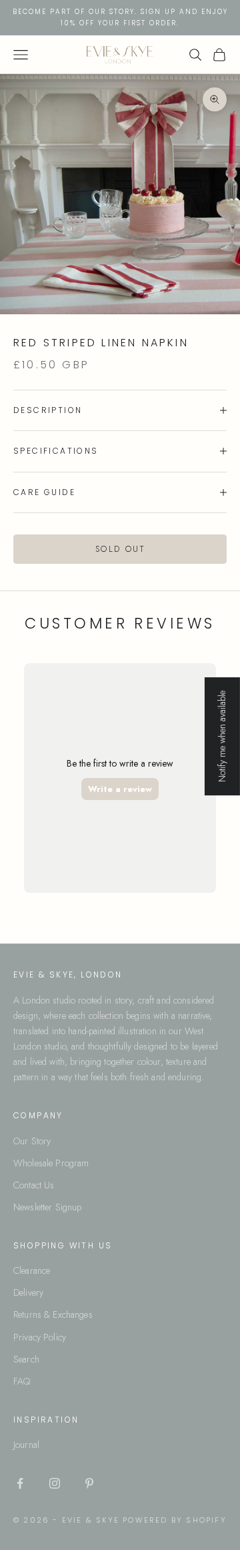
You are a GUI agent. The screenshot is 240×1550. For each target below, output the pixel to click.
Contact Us (33, 1185)
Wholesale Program (51, 1163)
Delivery (28, 1292)
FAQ (21, 1381)
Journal (26, 1444)
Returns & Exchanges (53, 1314)
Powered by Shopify (175, 1520)
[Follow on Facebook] (20, 1483)
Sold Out (120, 548)
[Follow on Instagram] (54, 1483)
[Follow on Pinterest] (89, 1483)
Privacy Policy (39, 1337)
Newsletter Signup (47, 1207)
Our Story (32, 1141)
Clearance (31, 1270)
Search (26, 1359)
